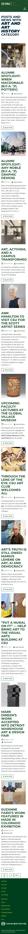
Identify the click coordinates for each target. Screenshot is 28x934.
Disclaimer (3, 915)
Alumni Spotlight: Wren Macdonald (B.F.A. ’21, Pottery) (12, 81)
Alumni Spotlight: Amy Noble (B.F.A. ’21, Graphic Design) (11, 169)
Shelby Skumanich (16, 94)
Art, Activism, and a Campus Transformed (14, 254)
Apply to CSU (4, 898)
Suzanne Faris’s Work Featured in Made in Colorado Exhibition (13, 818)
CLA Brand (3, 888)
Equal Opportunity (5, 905)
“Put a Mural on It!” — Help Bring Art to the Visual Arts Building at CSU (13, 633)
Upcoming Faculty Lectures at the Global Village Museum (12, 411)
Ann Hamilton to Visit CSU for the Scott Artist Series (13, 319)
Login (2, 919)
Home (3, 38)
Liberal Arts (4, 881)
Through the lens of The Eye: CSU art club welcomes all (13, 485)
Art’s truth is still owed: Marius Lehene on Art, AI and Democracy (14, 558)
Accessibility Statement (6, 912)
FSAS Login (4, 884)
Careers (3, 902)
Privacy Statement (5, 909)
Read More (9, 128)
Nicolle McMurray (19, 264)
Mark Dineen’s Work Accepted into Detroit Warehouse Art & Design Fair (13, 723)
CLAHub (3, 891)
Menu (24, 9)
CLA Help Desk (4, 894)
